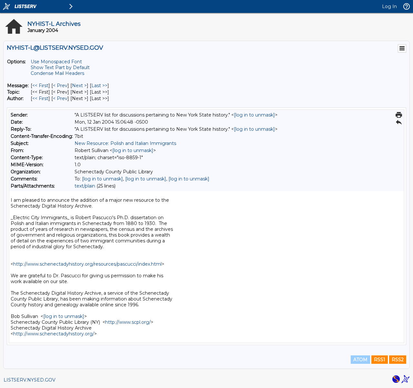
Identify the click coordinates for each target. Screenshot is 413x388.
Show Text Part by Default (60, 67)
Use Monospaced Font (56, 62)
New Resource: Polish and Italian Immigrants (125, 143)
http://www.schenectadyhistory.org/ (53, 334)
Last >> (99, 85)
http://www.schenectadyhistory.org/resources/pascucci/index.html (87, 264)
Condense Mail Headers (57, 73)
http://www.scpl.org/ (128, 322)
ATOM (360, 359)
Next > (79, 85)
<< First (40, 85)
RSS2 (398, 359)
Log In (389, 6)
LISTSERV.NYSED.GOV (29, 380)
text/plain (85, 186)
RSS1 (379, 359)
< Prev (60, 85)
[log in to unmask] (254, 115)
